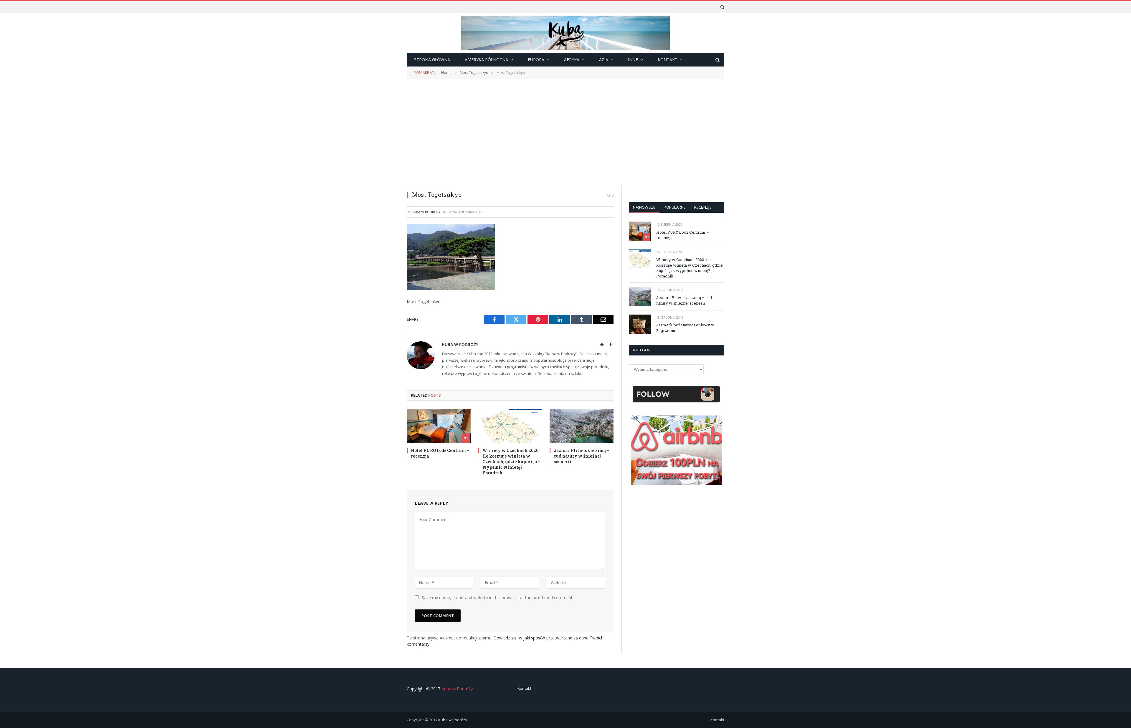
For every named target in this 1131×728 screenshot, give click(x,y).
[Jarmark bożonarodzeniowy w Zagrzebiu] (640, 324)
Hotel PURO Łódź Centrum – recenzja (440, 453)
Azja (603, 59)
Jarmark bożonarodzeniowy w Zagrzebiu (685, 327)
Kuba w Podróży (426, 212)
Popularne (675, 207)
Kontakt (524, 688)
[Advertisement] (565, 131)
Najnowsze (644, 207)
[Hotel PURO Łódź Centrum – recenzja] (439, 426)
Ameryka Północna (486, 59)
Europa (536, 59)
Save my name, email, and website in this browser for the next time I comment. (497, 597)
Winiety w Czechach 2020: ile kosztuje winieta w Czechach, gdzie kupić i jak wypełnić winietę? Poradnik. (511, 462)
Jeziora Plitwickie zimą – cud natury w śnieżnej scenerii (581, 456)
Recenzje (703, 207)
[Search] (721, 7)
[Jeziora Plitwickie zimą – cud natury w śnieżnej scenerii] (582, 426)
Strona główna (432, 59)
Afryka (571, 59)
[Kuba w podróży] (565, 33)
